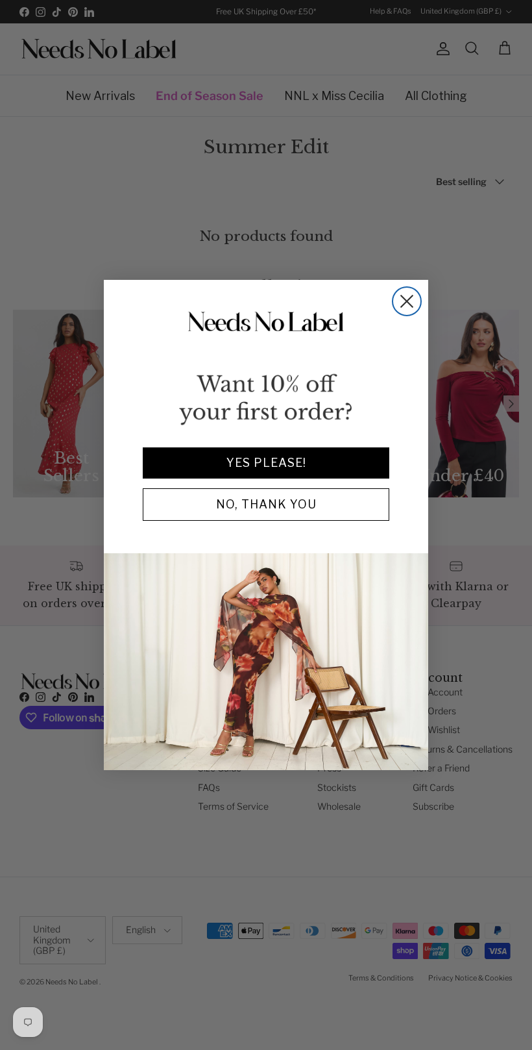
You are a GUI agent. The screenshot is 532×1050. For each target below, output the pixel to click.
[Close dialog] (407, 301)
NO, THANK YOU (266, 504)
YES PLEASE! (266, 462)
